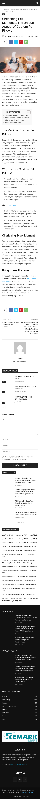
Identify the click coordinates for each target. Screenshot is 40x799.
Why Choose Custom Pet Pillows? (17, 117)
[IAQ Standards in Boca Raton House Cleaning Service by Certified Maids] (7, 504)
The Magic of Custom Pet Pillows (17, 115)
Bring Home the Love (13, 122)
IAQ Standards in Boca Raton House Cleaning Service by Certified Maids (24, 503)
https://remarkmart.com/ (20, 361)
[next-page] (7, 407)
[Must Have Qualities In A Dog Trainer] (7, 379)
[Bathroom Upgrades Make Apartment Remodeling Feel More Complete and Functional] (7, 481)
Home (4, 9)
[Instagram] (20, 779)
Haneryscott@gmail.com (18, 764)
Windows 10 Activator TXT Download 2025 (23, 535)
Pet (8, 9)
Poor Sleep (12, 205)
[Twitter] (16, 42)
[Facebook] (11, 42)
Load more (19, 523)
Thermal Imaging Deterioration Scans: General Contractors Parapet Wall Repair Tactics (25, 492)
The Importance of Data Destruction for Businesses (10, 324)
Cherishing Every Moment (14, 120)
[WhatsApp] (26, 42)
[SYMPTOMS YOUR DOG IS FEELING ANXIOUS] (7, 400)
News (4, 382)
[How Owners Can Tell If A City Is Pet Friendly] (7, 389)
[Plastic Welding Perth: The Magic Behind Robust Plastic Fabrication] (7, 515)
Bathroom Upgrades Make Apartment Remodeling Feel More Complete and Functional (26, 480)
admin (9, 36)
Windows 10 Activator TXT (29, 792)
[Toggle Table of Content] (27, 112)
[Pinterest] (21, 42)
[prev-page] (3, 407)
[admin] (3, 36)
